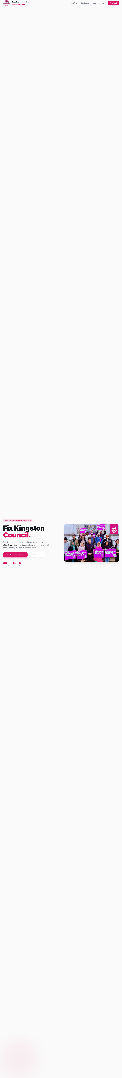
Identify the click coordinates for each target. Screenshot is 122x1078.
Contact (102, 3)
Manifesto (74, 3)
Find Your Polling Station (15, 555)
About (94, 3)
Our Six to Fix (37, 555)
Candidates (85, 3)
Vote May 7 (113, 3)
